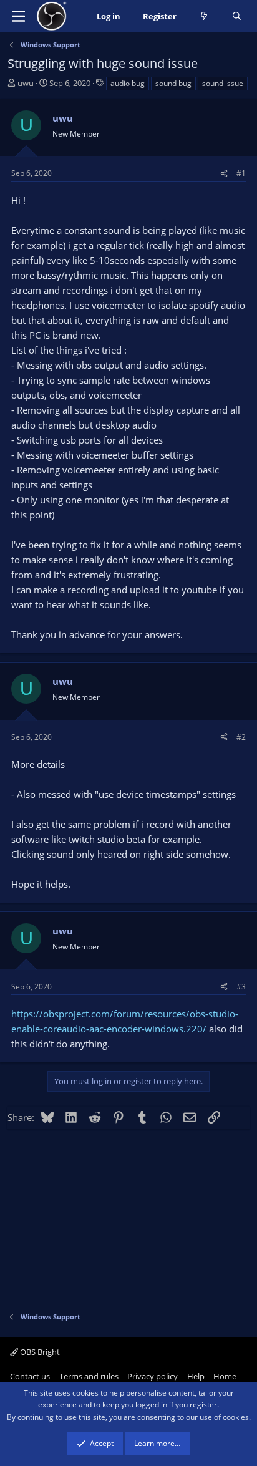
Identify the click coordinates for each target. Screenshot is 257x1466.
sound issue (222, 83)
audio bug (127, 83)
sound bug (173, 83)
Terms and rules (89, 1376)
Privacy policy (152, 1376)
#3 (241, 986)
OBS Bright (39, 1351)
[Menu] (18, 16)
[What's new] (204, 16)
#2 (241, 737)
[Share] (224, 173)
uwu (25, 83)
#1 (241, 173)
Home (224, 1376)
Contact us (30, 1376)
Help (196, 1376)
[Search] (236, 16)
